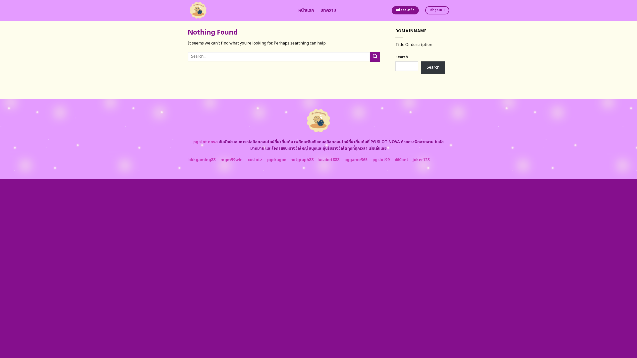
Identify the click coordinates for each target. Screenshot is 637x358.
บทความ (328, 10)
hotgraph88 (302, 160)
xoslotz (255, 160)
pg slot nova (205, 142)
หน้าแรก (306, 10)
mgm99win (231, 160)
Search (401, 57)
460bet (401, 160)
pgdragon (276, 160)
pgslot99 (381, 160)
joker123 (421, 160)
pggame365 (356, 160)
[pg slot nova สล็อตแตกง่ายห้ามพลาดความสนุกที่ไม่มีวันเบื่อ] (239, 10)
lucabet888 (328, 160)
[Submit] (375, 56)
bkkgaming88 (201, 160)
